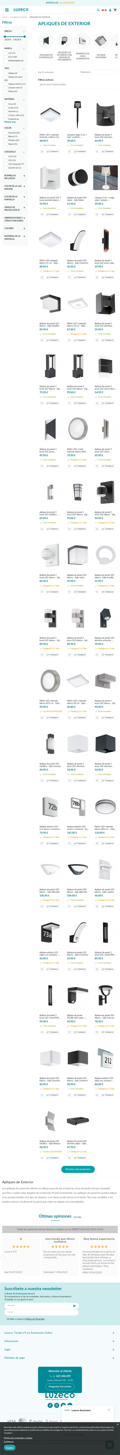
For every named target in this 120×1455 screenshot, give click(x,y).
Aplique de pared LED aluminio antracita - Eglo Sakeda (104, 639)
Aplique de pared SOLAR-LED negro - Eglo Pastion (76, 1016)
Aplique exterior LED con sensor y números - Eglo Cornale (50, 828)
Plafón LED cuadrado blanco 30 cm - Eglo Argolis (76, 702)
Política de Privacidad (34, 1319)
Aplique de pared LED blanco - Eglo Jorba (77, 576)
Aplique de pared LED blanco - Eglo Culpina (104, 891)
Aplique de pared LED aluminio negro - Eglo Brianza (77, 1142)
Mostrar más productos (78, 1169)
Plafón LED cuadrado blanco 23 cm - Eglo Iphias (76, 325)
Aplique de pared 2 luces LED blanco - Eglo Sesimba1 (105, 513)
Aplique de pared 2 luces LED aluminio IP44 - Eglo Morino (103, 325)
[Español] (103, 10)
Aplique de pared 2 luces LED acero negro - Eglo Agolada (105, 262)
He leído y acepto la (25, 1319)
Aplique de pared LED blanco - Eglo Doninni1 (50, 1079)
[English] (105, 10)
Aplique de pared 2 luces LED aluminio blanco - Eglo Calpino (76, 765)
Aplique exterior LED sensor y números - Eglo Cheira (78, 828)
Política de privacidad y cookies (18, 1438)
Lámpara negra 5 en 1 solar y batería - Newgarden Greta (77, 136)
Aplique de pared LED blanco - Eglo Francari (104, 1016)
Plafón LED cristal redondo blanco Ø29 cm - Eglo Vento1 (76, 450)
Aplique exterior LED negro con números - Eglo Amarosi (49, 954)
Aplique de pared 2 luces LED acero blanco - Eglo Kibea (105, 387)
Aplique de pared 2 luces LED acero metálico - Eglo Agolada (105, 450)
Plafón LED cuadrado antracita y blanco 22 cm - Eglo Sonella (49, 136)
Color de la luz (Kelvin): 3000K (53, 84)
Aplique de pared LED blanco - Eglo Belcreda (50, 891)
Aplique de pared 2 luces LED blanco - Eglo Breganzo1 (77, 513)
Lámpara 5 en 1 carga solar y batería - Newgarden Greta (104, 199)
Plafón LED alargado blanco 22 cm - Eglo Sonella (49, 262)
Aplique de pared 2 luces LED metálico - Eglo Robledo (49, 513)
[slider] (5, 37)
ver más (77, 1217)
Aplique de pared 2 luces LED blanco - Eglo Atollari (50, 639)
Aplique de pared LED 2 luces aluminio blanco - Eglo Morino (50, 199)
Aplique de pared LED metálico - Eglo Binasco (50, 1142)
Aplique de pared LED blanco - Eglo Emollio (104, 576)
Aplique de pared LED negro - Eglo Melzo (77, 199)
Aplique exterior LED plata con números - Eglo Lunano (104, 1079)
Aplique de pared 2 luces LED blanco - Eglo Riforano (50, 387)
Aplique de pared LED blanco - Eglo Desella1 (49, 325)
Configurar (9, 1441)
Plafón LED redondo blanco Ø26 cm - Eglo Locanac (104, 828)
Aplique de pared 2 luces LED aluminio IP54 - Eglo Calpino (103, 765)
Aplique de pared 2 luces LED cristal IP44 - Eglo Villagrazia (105, 954)
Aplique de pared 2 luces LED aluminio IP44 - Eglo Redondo (104, 136)
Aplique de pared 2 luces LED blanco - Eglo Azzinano (105, 702)
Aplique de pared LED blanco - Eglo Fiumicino (77, 262)
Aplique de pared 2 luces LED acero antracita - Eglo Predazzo (48, 450)
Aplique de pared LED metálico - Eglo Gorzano (50, 765)
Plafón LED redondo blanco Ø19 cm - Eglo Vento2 (49, 702)
